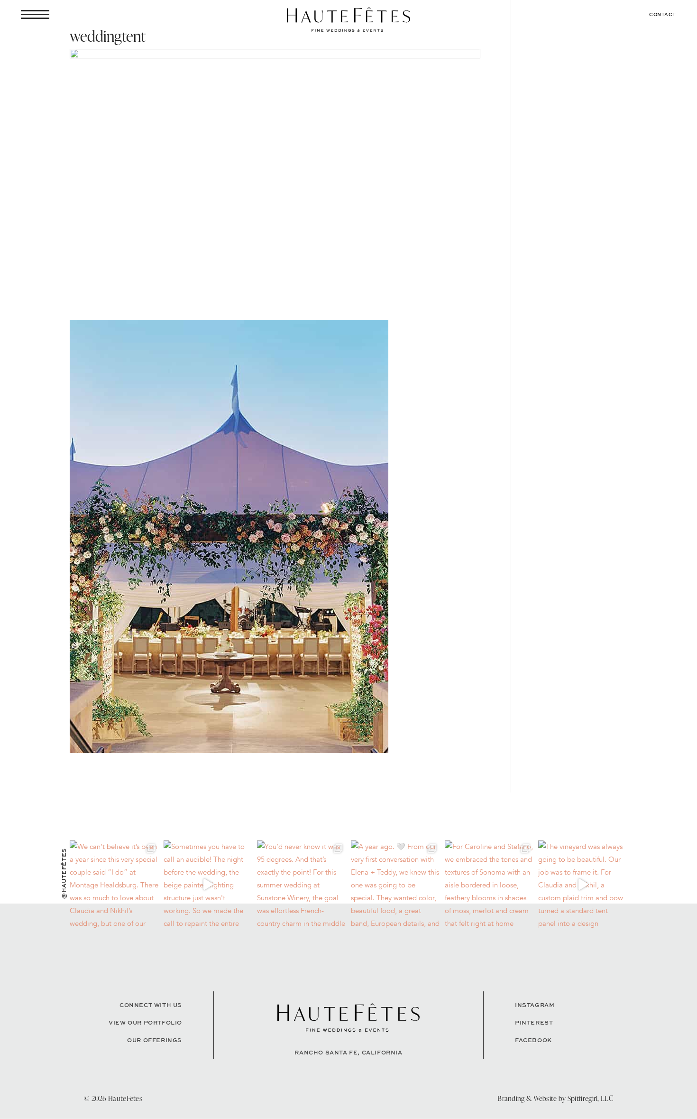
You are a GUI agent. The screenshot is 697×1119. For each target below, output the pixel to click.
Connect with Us (150, 1005)
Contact (662, 14)
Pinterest (534, 1022)
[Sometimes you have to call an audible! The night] (208, 885)
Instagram (534, 1005)
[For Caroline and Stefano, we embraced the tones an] (489, 885)
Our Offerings (154, 1040)
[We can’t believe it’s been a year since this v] (114, 885)
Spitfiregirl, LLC (590, 1098)
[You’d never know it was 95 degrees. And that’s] (301, 885)
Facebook (533, 1040)
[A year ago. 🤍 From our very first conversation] (395, 885)
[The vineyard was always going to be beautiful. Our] (582, 885)
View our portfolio (145, 1022)
